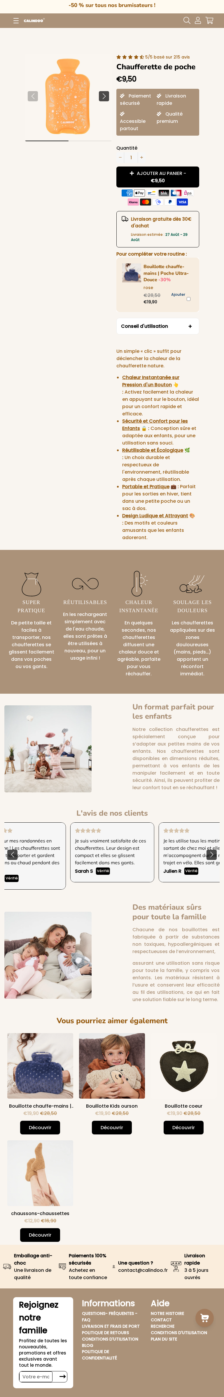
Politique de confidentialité (99, 1355)
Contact (161, 1320)
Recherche (162, 1326)
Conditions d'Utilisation (110, 1339)
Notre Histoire (167, 1313)
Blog (87, 1345)
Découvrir (40, 1127)
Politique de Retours (105, 1333)
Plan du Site (164, 1339)
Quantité (126, 148)
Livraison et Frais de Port (111, 1326)
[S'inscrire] (62, 1377)
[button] (104, 96)
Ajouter (178, 294)
